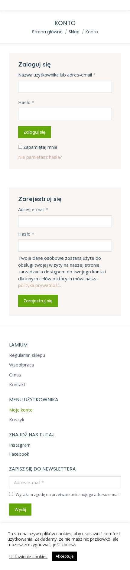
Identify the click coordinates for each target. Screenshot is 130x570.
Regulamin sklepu (27, 355)
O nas (15, 375)
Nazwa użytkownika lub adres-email (57, 75)
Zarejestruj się (38, 301)
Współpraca (21, 365)
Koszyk (16, 419)
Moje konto (21, 410)
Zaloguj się (35, 132)
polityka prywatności (39, 285)
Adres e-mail (33, 209)
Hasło (26, 102)
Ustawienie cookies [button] (28, 556)
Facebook (19, 454)
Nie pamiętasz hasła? (40, 157)
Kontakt (17, 384)
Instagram (20, 445)
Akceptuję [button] (64, 556)
